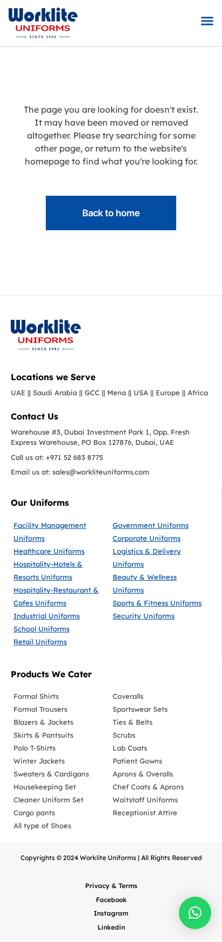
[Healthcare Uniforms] (60, 551)
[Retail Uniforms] (60, 641)
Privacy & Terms (111, 886)
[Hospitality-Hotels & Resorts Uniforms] (60, 570)
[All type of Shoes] (60, 825)
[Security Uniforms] (158, 615)
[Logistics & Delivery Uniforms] (158, 557)
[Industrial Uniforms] (60, 615)
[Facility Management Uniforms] (60, 532)
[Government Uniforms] (158, 525)
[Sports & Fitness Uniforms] (158, 602)
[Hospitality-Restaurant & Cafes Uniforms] (60, 596)
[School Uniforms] (60, 628)
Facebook (111, 900)
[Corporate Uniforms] (158, 538)
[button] (207, 20)
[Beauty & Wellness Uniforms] (158, 583)
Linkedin (111, 927)
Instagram (111, 913)
